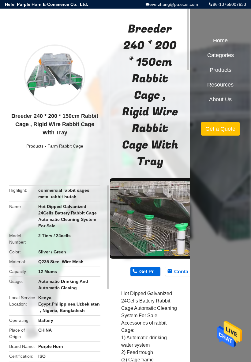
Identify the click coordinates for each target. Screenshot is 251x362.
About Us (220, 99)
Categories (220, 55)
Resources (220, 85)
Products (34, 146)
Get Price (149, 271)
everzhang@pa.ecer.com (173, 4)
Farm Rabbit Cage (65, 146)
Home (220, 40)
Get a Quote (220, 129)
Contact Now (184, 271)
